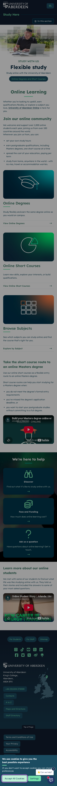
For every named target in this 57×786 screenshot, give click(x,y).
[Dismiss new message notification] (53, 769)
